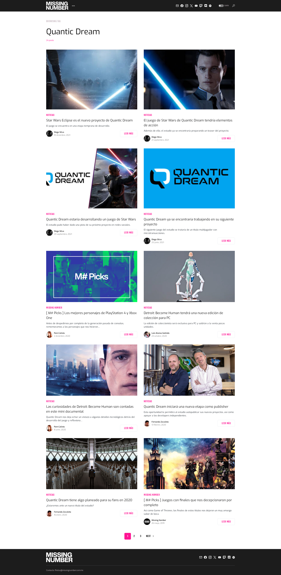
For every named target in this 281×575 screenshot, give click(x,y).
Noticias (50, 115)
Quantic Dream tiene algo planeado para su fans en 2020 (89, 500)
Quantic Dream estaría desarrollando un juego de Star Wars (91, 219)
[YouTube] (196, 5)
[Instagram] (186, 5)
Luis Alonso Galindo (160, 333)
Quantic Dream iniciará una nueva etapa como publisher (186, 406)
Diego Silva (59, 132)
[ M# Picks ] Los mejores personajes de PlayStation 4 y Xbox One (91, 315)
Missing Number (54, 307)
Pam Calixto (59, 333)
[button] (223, 5)
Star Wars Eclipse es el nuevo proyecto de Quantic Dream (89, 120)
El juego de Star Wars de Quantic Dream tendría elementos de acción (188, 122)
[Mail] (177, 5)
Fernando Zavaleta (160, 422)
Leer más (128, 133)
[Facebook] (182, 5)
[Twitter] (191, 5)
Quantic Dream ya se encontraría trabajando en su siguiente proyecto (189, 221)
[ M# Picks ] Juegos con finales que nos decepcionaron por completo (188, 502)
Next (148, 536)
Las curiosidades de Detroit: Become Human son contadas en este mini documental (90, 409)
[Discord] (205, 5)
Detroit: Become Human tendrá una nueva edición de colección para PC (183, 315)
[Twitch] (201, 5)
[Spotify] (210, 5)
